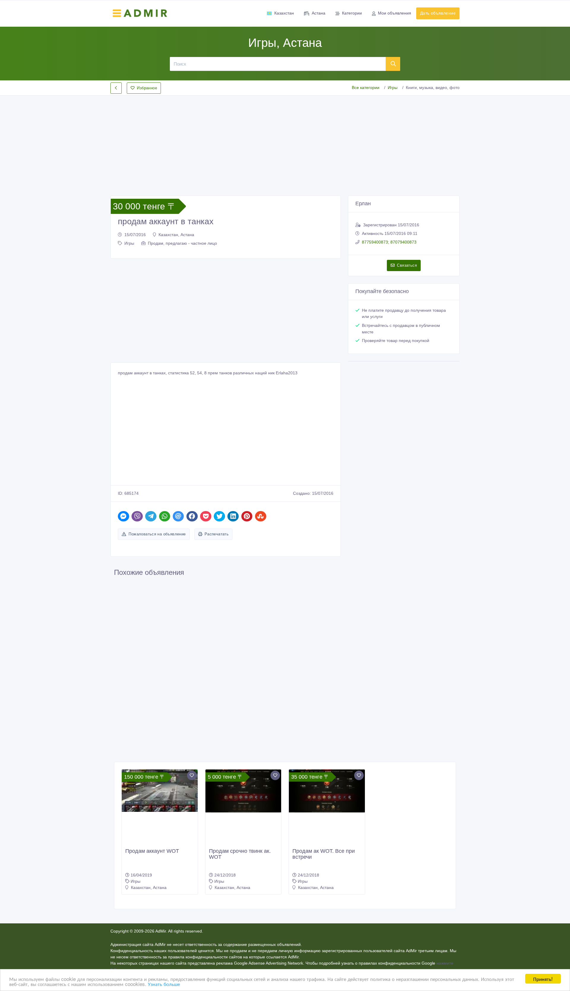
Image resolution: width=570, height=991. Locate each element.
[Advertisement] (285, 140)
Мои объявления (394, 13)
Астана (318, 13)
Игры (393, 87)
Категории (352, 13)
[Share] (123, 516)
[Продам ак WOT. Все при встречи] (327, 790)
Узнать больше (164, 983)
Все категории (365, 87)
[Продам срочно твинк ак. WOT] (243, 790)
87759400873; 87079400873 (389, 242)
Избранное (147, 88)
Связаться (407, 265)
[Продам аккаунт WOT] (160, 790)
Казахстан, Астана (176, 234)
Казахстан (284, 13)
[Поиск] (393, 64)
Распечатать (217, 534)
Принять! (543, 978)
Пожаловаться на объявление (157, 534)
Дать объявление (438, 13)
